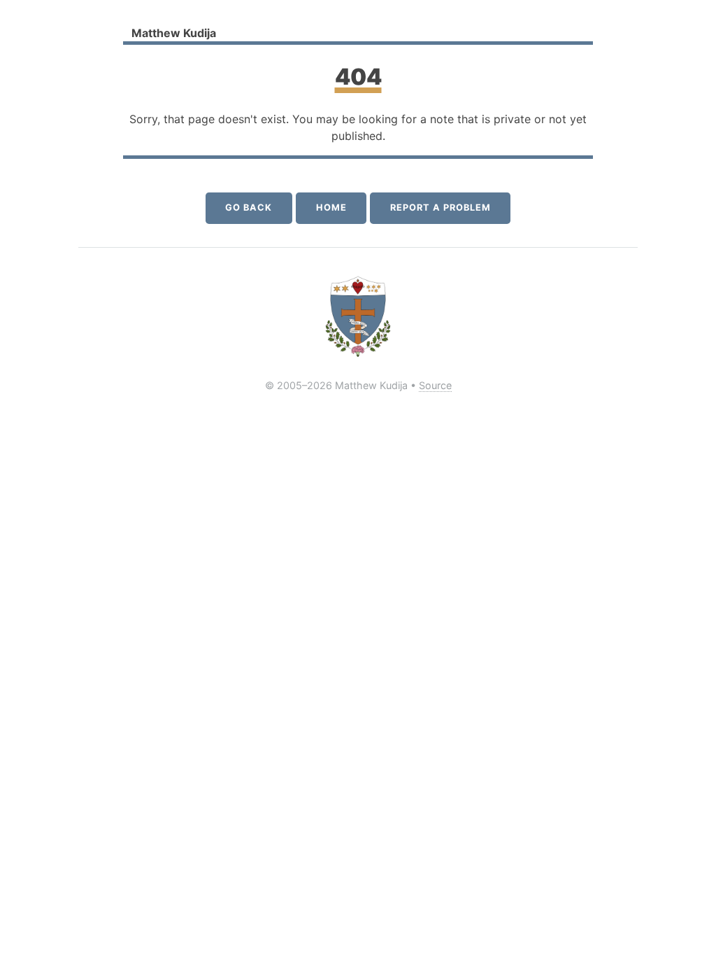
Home (331, 207)
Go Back (248, 207)
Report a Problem (440, 207)
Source (435, 385)
